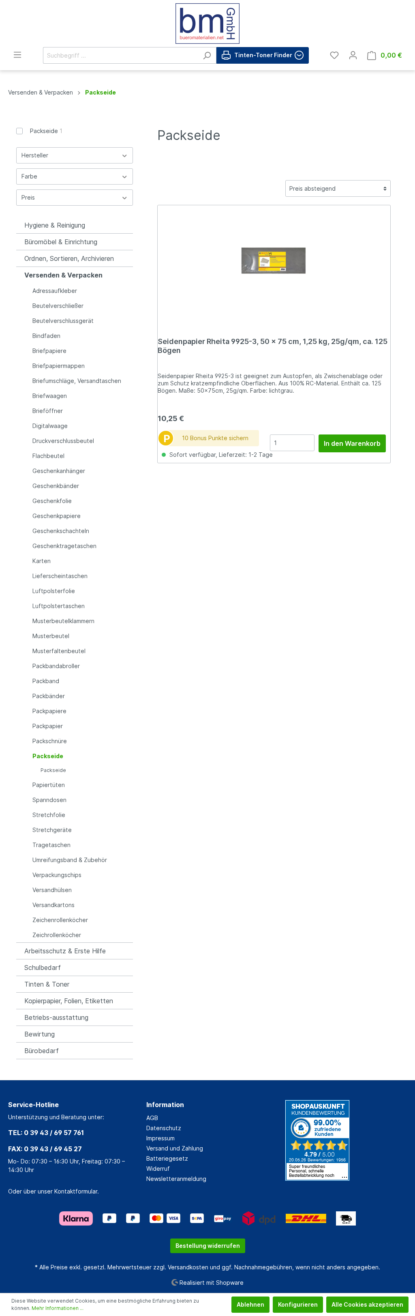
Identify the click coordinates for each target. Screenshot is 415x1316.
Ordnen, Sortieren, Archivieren (69, 258)
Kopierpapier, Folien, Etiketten (68, 1001)
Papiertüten (48, 784)
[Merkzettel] (334, 55)
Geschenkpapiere (56, 515)
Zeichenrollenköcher (60, 919)
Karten (41, 560)
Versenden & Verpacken (63, 275)
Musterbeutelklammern (63, 620)
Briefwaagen (49, 395)
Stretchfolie (48, 814)
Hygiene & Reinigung (54, 225)
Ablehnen (250, 1304)
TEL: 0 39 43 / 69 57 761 (46, 1133)
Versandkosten (188, 1267)
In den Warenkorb (352, 443)
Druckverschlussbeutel (63, 440)
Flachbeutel (48, 455)
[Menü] (17, 54)
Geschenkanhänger (58, 470)
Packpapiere (49, 710)
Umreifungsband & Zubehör (69, 859)
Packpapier (47, 726)
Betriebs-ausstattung (56, 1017)
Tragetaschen (51, 844)
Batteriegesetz (167, 1158)
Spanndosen (49, 799)
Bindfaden (46, 335)
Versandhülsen (52, 889)
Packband (45, 680)
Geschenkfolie (52, 500)
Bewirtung (39, 1034)
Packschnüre (49, 741)
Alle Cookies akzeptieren (367, 1304)
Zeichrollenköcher (56, 934)
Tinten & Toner (46, 984)
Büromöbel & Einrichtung (60, 242)
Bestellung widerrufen (207, 1245)
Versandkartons (53, 904)
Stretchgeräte (52, 829)
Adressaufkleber (54, 290)
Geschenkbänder (55, 485)
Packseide (46, 130)
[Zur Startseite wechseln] (207, 23)
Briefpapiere (49, 350)
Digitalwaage (50, 425)
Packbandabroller (56, 665)
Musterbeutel (50, 635)
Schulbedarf (42, 967)
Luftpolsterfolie (53, 590)
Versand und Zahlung (174, 1148)
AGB (152, 1117)
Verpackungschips (56, 874)
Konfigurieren (298, 1304)
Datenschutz (163, 1128)
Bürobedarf (41, 1051)
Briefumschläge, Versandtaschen (76, 380)
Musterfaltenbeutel (59, 650)
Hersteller (34, 155)
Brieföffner (47, 410)
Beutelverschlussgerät (63, 320)
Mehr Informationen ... (57, 1308)
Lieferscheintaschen (60, 575)
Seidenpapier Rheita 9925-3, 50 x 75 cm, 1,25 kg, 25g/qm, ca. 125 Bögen (272, 346)
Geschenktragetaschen (64, 545)
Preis (28, 197)
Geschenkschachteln (60, 530)
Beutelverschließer (57, 305)
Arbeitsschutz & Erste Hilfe (65, 951)
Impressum (160, 1138)
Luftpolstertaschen (58, 605)
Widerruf (158, 1168)
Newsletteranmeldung (176, 1178)
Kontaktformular (75, 1191)
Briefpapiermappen (58, 365)
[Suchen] (206, 55)
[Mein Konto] (353, 55)
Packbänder (48, 695)
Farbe (29, 176)
